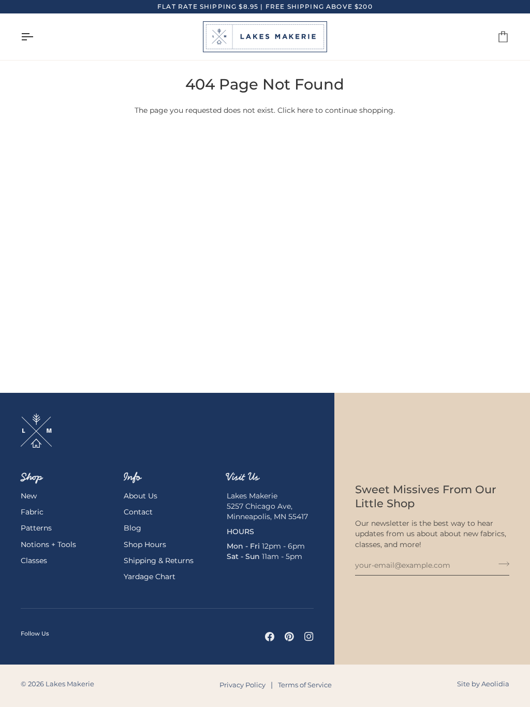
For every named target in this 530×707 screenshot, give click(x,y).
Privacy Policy (242, 685)
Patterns (36, 528)
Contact (138, 512)
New (29, 496)
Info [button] (132, 476)
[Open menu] (36, 36)
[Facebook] (269, 636)
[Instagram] (309, 636)
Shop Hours (145, 544)
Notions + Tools (48, 544)
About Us (140, 496)
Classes (34, 560)
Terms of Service (305, 685)
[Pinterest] (289, 636)
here (305, 110)
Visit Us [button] (243, 476)
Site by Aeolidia (483, 684)
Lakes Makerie (70, 684)
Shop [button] (31, 476)
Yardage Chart (149, 576)
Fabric (32, 512)
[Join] (500, 563)
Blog (132, 528)
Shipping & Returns (159, 560)
